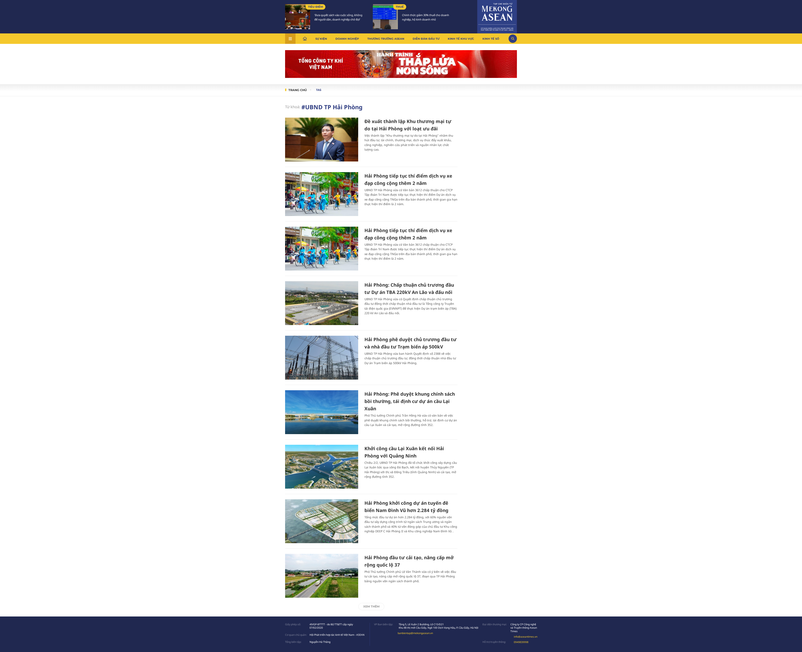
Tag (318, 90)
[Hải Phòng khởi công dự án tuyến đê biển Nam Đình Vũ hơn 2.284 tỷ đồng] (321, 521)
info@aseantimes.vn (525, 636)
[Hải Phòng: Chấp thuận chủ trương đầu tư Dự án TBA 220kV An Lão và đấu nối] (321, 303)
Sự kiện (321, 38)
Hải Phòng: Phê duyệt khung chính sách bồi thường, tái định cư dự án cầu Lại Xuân (409, 401)
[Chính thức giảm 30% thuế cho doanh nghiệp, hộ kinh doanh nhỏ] (385, 16)
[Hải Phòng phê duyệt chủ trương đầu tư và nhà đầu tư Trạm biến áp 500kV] (321, 358)
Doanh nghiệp (347, 38)
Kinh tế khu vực (461, 38)
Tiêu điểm (315, 6)
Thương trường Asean (385, 38)
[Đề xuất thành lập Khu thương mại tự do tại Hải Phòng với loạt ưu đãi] (321, 139)
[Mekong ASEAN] (497, 16)
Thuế (400, 6)
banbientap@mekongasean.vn (415, 633)
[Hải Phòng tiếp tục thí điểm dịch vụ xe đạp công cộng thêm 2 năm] (321, 194)
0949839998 (521, 642)
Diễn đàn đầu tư (426, 38)
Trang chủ (297, 90)
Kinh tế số (490, 38)
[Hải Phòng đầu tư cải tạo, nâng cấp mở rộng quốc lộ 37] (321, 576)
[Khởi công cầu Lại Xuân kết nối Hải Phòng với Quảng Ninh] (321, 467)
